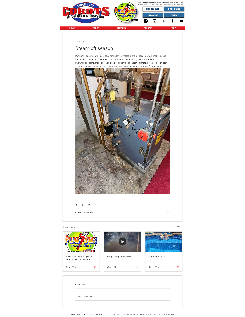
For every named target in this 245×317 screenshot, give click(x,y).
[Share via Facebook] (76, 204)
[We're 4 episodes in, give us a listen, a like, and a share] (81, 242)
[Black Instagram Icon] (154, 21)
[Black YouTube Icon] (181, 21)
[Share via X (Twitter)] (83, 204)
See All (179, 227)
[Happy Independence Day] (122, 242)
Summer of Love (157, 256)
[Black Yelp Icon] (163, 21)
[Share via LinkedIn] (89, 204)
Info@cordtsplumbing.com (150, 314)
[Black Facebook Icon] (172, 21)
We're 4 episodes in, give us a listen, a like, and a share (80, 258)
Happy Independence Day (119, 256)
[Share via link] (95, 204)
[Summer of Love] (163, 242)
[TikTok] (146, 21)
